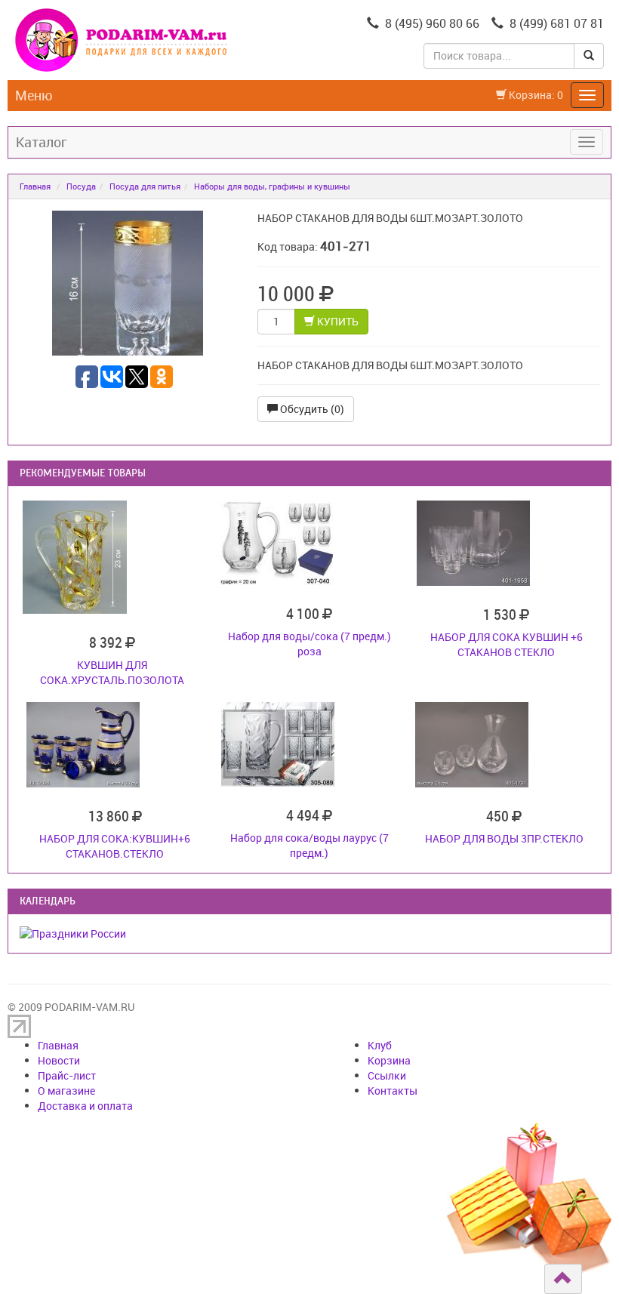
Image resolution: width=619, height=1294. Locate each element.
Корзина (389, 1060)
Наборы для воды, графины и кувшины (272, 186)
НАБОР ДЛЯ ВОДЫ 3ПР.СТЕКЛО (504, 838)
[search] (589, 56)
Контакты (392, 1090)
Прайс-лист (67, 1075)
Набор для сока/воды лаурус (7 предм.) (309, 845)
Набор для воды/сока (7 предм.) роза (309, 643)
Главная (35, 186)
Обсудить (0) (311, 409)
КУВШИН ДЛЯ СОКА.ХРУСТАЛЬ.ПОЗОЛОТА (112, 672)
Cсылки (387, 1075)
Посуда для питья (144, 186)
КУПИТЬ (337, 321)
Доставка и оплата (85, 1105)
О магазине (66, 1090)
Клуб (380, 1045)
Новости (59, 1060)
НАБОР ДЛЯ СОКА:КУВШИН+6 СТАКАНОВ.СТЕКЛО (114, 846)
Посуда (81, 186)
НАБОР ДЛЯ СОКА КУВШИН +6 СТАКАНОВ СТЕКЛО (506, 644)
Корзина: (535, 95)
